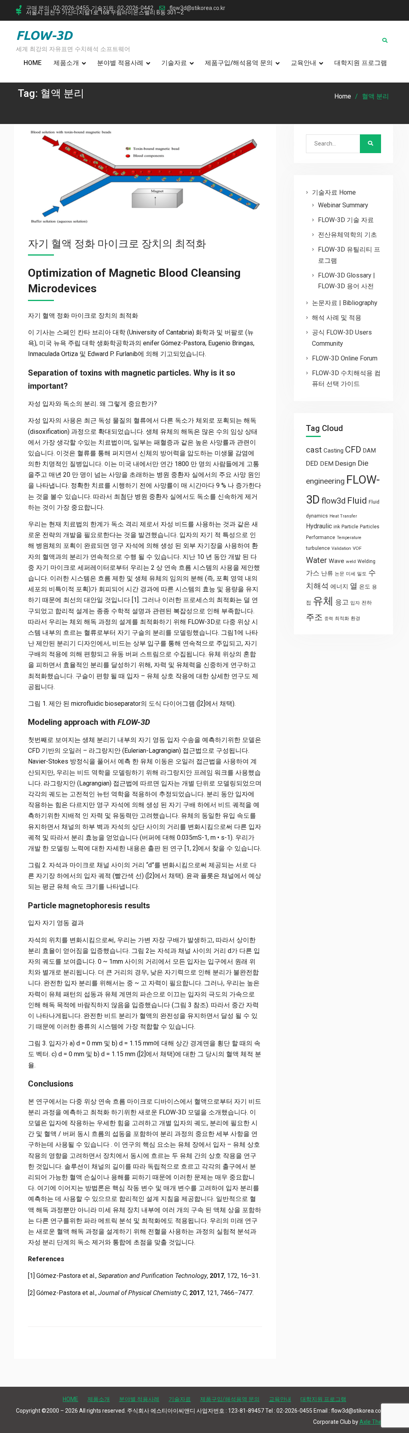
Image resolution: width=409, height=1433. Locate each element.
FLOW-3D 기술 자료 (346, 220)
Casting (333, 450)
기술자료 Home (334, 192)
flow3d (333, 501)
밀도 (362, 574)
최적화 (342, 618)
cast (314, 450)
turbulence (318, 548)
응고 (342, 602)
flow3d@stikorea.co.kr (197, 8)
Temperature (349, 537)
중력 (328, 618)
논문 (339, 574)
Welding (366, 561)
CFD (353, 449)
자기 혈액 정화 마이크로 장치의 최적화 (117, 244)
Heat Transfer (343, 516)
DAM (369, 450)
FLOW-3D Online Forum (344, 358)
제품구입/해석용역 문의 (239, 63)
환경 (355, 618)
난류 (327, 573)
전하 (366, 603)
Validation (341, 548)
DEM (327, 463)
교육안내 (303, 63)
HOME (33, 63)
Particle (349, 527)
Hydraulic (319, 526)
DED (312, 463)
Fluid (357, 500)
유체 (323, 601)
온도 (364, 586)
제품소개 (66, 63)
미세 (350, 574)
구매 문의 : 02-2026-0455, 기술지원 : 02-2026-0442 (89, 8)
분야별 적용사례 (120, 63)
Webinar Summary (343, 205)
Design (345, 463)
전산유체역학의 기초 (347, 234)
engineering (325, 481)
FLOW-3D (44, 35)
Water (316, 560)
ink (337, 527)
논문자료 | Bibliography (344, 303)
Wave (336, 561)
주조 (314, 617)
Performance (320, 537)
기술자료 (174, 63)
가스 (313, 573)
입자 (355, 603)
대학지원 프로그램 (360, 63)
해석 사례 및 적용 (336, 317)
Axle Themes (376, 1422)
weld (351, 561)
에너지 (339, 586)
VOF (357, 548)
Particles (369, 527)
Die (362, 463)
